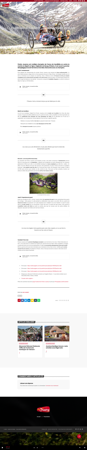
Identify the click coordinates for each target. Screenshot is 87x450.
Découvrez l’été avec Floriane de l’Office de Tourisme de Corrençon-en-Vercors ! (29, 347)
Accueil (39, 416)
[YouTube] (79, 0)
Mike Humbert (26, 292)
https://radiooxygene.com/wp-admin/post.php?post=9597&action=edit (44, 268)
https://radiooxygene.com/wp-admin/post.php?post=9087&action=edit (44, 265)
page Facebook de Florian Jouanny (41, 281)
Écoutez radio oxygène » (27, 278)
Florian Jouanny (23, 64)
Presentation (47, 416)
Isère (43, 23)
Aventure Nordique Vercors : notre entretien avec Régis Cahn (57, 347)
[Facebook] (84, 0)
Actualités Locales (23, 343)
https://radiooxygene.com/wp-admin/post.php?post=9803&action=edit (44, 271)
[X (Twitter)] (80, 0)
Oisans (19, 295)
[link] (61, 281)
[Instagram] (82, 0)
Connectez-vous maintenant (52, 385)
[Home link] (5, 5)
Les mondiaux (25, 111)
